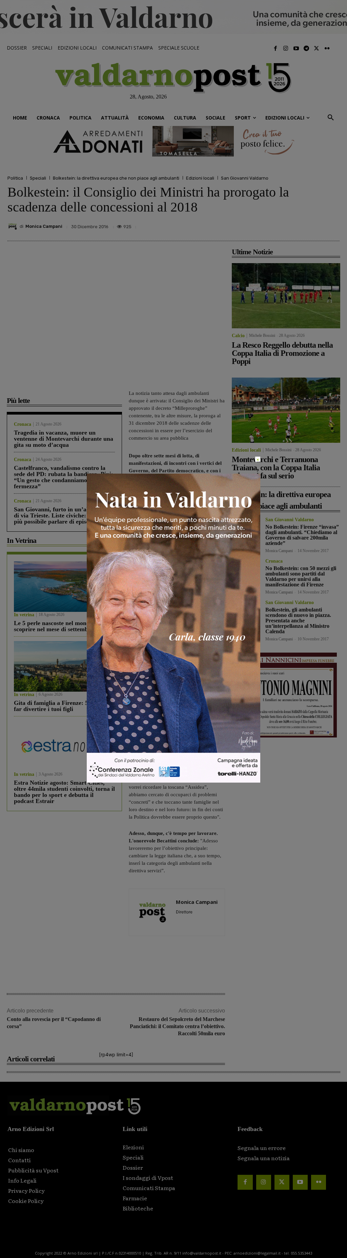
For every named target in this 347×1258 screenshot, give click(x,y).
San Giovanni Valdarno (244, 178)
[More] (332, 225)
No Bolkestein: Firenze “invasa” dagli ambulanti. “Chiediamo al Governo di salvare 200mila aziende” (302, 535)
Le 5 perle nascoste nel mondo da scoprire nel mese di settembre (57, 626)
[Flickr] (327, 48)
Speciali (38, 178)
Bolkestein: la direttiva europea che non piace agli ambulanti (116, 178)
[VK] (301, 225)
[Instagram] (286, 48)
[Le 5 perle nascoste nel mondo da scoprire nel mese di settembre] (64, 586)
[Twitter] (316, 48)
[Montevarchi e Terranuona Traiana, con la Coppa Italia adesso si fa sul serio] (286, 410)
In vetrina (24, 615)
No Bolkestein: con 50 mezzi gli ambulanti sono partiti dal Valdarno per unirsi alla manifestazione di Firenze (300, 576)
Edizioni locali (200, 178)
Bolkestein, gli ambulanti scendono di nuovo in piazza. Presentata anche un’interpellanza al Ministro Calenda (298, 620)
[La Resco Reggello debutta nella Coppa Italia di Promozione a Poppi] (286, 295)
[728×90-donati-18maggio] (173, 141)
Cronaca (22, 424)
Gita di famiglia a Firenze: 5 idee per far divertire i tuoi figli (62, 705)
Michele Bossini (262, 335)
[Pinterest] (285, 225)
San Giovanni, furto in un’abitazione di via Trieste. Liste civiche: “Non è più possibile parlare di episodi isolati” (64, 515)
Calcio (238, 335)
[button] (331, 118)
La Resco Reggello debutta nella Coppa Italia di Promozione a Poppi (282, 353)
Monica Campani (43, 226)
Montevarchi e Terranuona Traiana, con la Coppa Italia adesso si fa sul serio (276, 467)
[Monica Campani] (13, 226)
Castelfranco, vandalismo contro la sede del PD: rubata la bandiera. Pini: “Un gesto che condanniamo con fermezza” (63, 477)
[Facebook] (275, 48)
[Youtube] (296, 48)
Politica (15, 178)
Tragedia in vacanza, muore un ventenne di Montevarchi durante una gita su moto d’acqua (63, 438)
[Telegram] (306, 48)
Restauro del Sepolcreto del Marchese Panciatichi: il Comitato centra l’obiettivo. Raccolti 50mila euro (177, 1026)
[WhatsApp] (316, 225)
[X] (270, 225)
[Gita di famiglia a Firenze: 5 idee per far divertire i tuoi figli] (64, 666)
